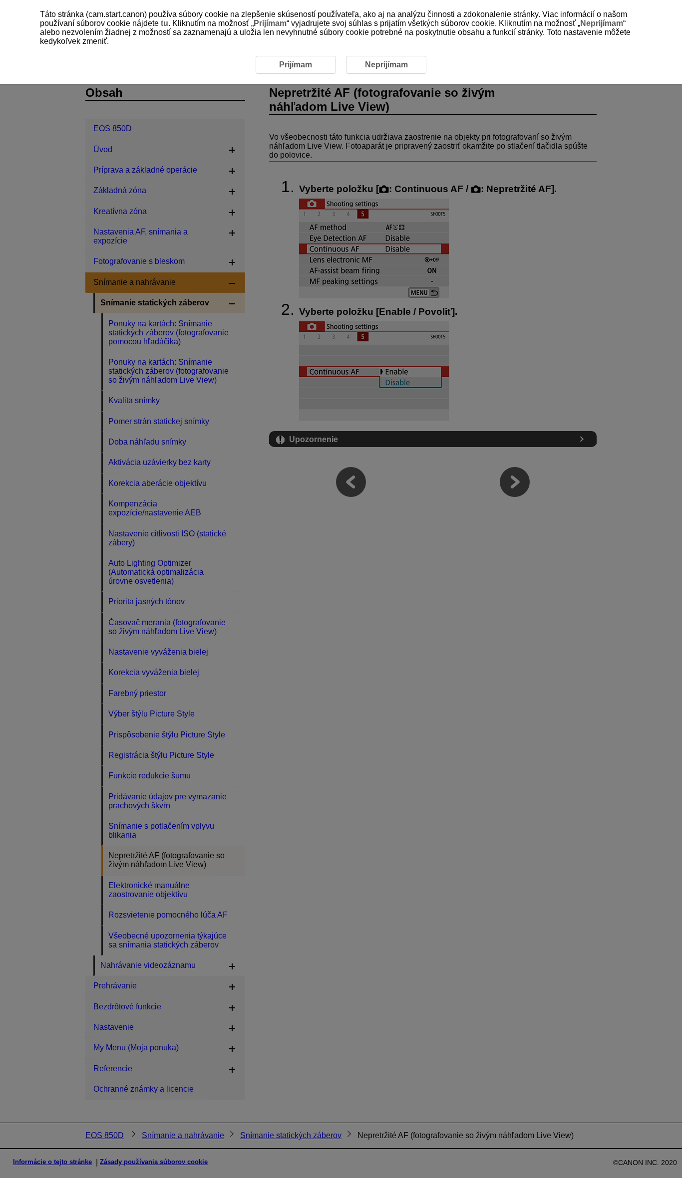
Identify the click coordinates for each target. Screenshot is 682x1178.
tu (164, 23)
